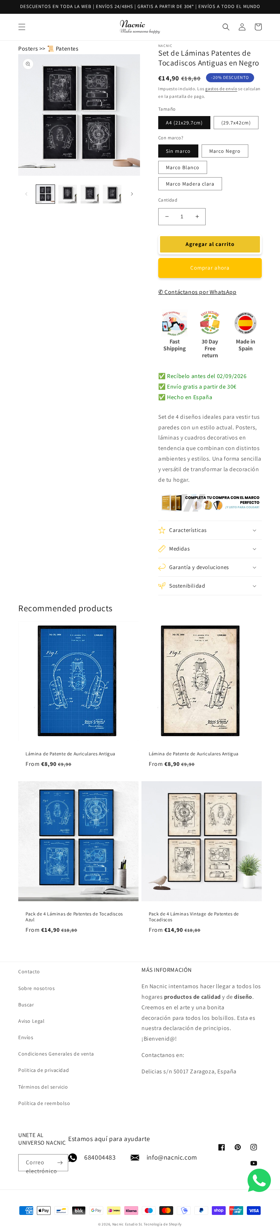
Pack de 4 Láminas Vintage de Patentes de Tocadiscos (194, 917)
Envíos (26, 1037)
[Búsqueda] (250, 27)
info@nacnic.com (172, 1157)
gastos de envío (221, 88)
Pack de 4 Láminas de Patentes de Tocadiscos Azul (74, 917)
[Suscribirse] (60, 1162)
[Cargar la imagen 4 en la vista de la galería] (112, 194)
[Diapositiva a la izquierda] (26, 194)
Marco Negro (225, 151)
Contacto (29, 971)
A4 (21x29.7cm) (184, 122)
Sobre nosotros (36, 988)
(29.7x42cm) (236, 122)
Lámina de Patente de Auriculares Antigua (71, 754)
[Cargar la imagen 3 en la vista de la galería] (90, 194)
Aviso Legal (31, 1021)
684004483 (100, 1157)
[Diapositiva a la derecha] (132, 194)
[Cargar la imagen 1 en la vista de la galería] (45, 194)
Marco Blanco (182, 167)
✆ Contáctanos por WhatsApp (197, 292)
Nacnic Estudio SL (127, 1224)
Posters (28, 48)
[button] (210, 530)
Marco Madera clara (190, 183)
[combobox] (140, 27)
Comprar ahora (210, 267)
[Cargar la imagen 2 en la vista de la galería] (67, 194)
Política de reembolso (44, 1103)
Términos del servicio (43, 1087)
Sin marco (178, 151)
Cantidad (167, 200)
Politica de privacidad (43, 1070)
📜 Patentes (63, 48)
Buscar (26, 1004)
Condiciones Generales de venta (56, 1053)
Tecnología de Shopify (163, 1224)
